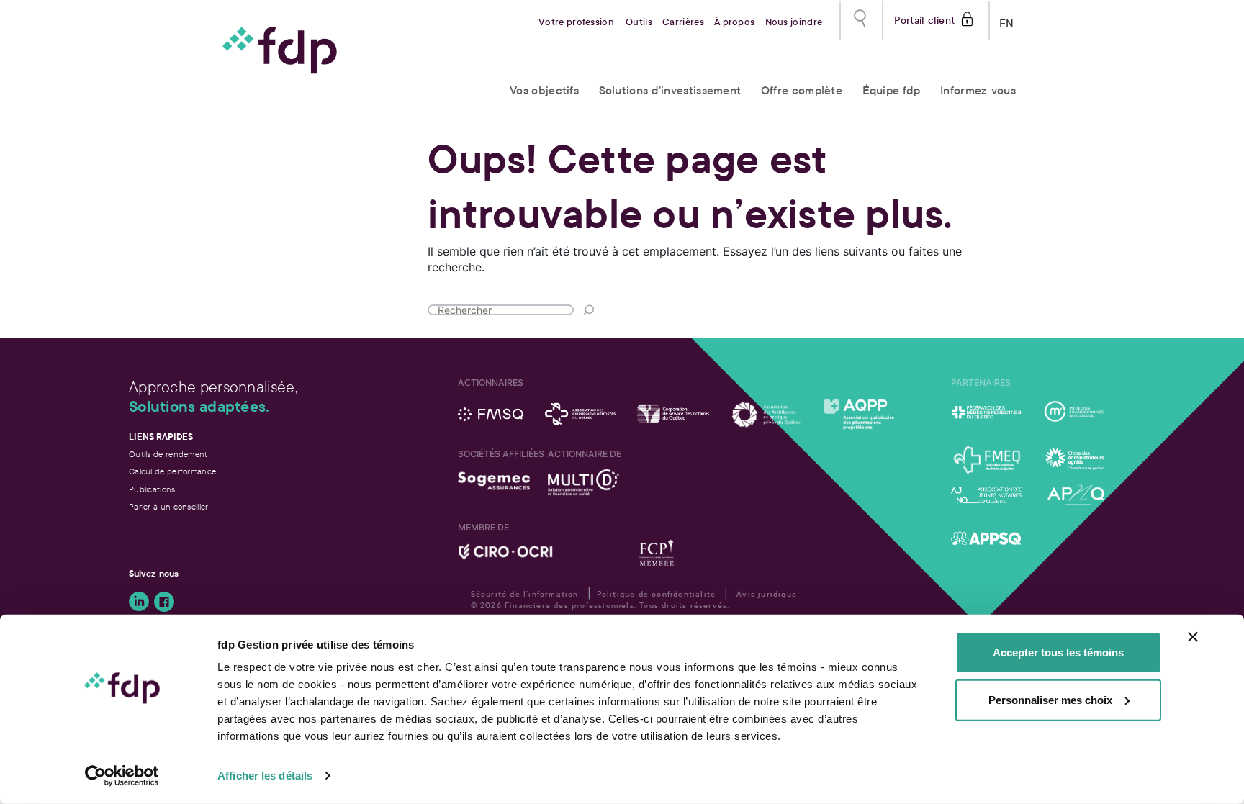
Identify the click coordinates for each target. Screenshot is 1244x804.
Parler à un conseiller (169, 507)
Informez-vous (978, 90)
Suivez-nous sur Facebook (164, 602)
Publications (152, 489)
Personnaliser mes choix (1050, 699)
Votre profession (576, 22)
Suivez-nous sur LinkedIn (139, 602)
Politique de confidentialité (656, 594)
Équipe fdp (891, 90)
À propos (734, 22)
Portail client (924, 19)
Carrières (683, 22)
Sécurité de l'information (525, 594)
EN (1006, 20)
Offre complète (801, 90)
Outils (639, 22)
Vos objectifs (544, 90)
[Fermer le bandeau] (1193, 637)
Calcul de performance (172, 471)
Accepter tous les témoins (1058, 652)
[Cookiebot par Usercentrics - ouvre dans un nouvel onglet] (122, 776)
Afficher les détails (264, 775)
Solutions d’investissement (670, 90)
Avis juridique (766, 594)
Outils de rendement (168, 454)
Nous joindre (794, 22)
